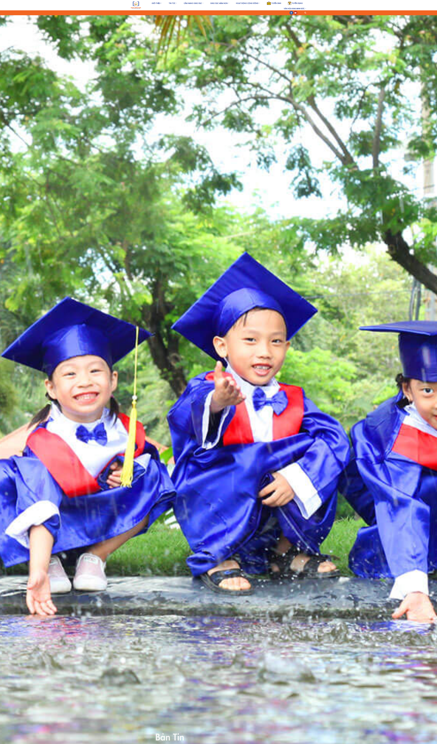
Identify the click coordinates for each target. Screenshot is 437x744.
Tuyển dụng (297, 3)
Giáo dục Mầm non (219, 3)
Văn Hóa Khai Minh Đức (294, 8)
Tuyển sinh (276, 3)
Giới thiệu (156, 3)
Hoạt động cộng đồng (247, 3)
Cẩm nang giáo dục (193, 3)
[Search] (305, 13)
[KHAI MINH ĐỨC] (136, 5)
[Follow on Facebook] (291, 13)
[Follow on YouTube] (295, 13)
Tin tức (172, 3)
